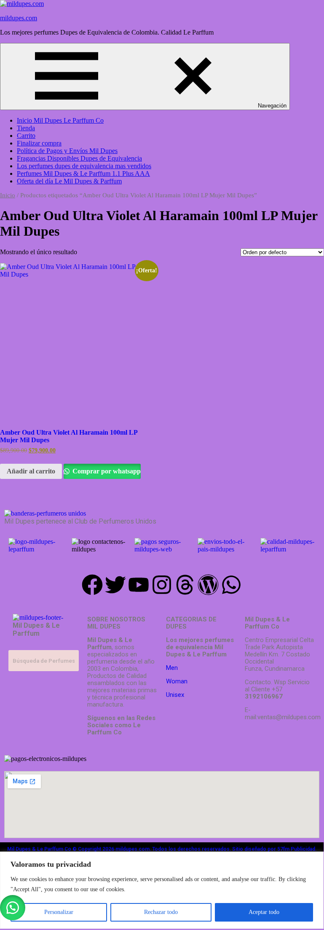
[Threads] (184, 584)
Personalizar (58, 912)
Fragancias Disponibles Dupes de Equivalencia (79, 158)
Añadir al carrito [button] (31, 471)
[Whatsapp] (231, 584)
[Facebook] (92, 584)
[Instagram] (161, 584)
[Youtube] (138, 584)
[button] (12, 907)
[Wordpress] (208, 584)
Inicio (7, 195)
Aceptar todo (264, 912)
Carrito (26, 135)
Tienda (26, 128)
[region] (162, 890)
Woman (176, 681)
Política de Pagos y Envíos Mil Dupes (67, 150)
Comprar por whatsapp (106, 471)
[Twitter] (115, 584)
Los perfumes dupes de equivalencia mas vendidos (84, 165)
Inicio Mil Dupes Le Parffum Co (60, 120)
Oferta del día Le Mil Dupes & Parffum (69, 181)
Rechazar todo (161, 912)
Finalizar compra (39, 143)
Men (172, 668)
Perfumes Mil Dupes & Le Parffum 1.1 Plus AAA (83, 173)
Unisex (175, 695)
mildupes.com (18, 18)
